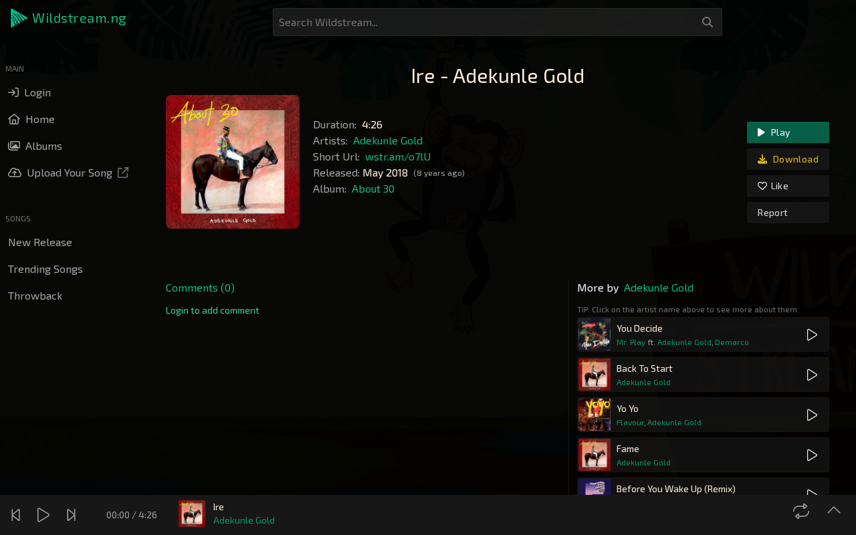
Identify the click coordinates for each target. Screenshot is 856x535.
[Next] (73, 515)
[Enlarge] (835, 511)
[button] (69, 18)
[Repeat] (803, 511)
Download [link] (795, 159)
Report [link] (773, 212)
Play (779, 132)
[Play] (45, 515)
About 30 (373, 188)
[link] (212, 310)
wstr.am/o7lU (398, 156)
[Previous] (17, 515)
